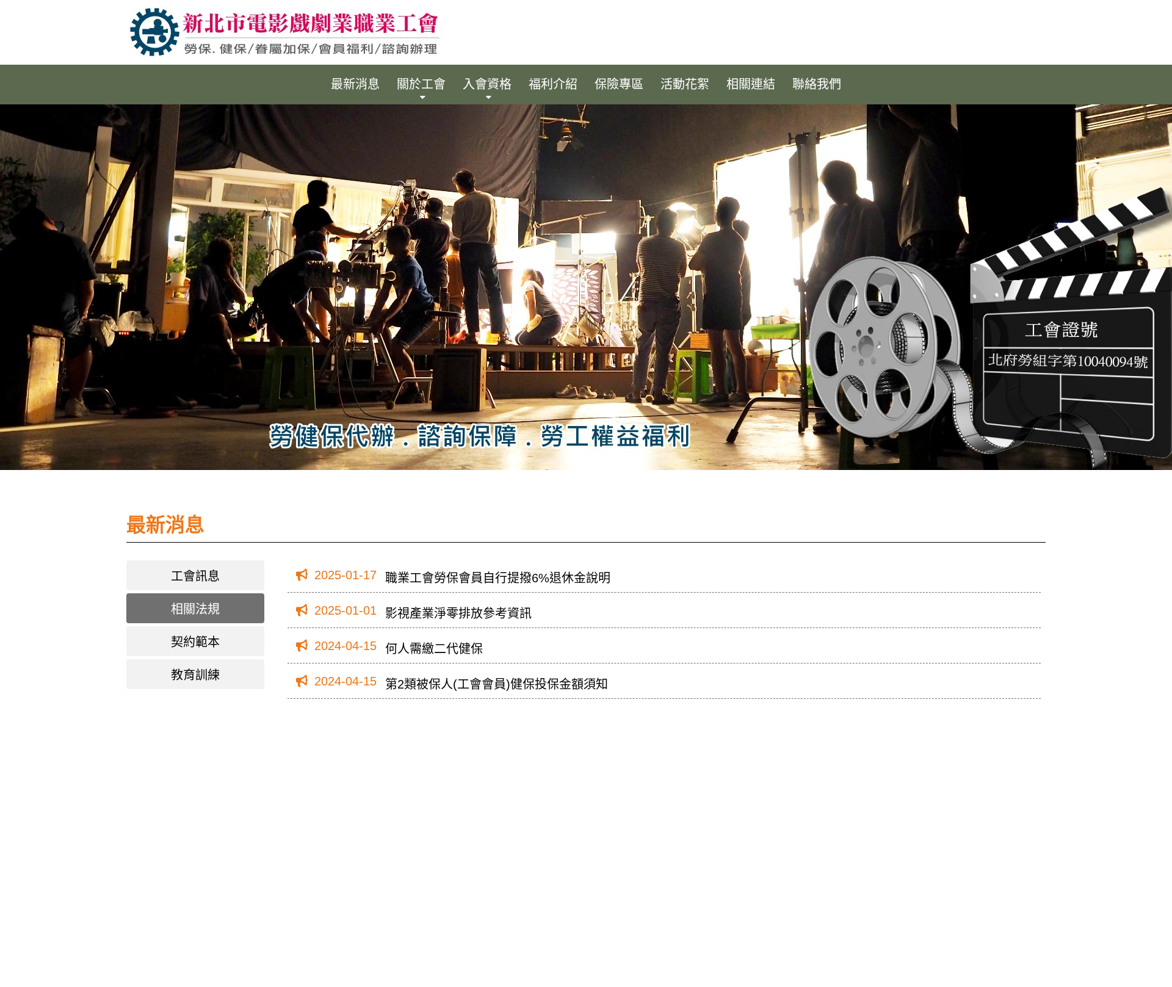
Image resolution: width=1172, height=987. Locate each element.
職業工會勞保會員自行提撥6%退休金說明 (497, 578)
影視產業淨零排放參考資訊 (458, 613)
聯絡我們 (816, 84)
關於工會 (421, 84)
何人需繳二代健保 (434, 649)
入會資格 (487, 84)
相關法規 (195, 609)
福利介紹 (553, 84)
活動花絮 (684, 84)
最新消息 (355, 84)
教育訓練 (195, 675)
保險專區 (619, 84)
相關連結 (750, 84)
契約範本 (195, 642)
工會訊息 (195, 576)
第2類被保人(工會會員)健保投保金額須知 (496, 684)
